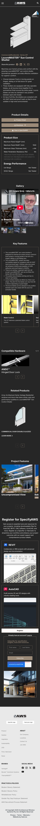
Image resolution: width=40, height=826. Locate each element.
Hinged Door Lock (10, 372)
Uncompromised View (13, 494)
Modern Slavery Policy (9, 791)
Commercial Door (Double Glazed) (16, 431)
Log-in (29, 635)
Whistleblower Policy (8, 795)
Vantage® (4, 768)
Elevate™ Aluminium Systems (10, 772)
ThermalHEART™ (6, 775)
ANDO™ (5, 369)
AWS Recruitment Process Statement (14, 802)
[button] (17, 377)
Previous (17, 330)
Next (22, 330)
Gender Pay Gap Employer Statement (14, 798)
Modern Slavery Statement (10, 787)
